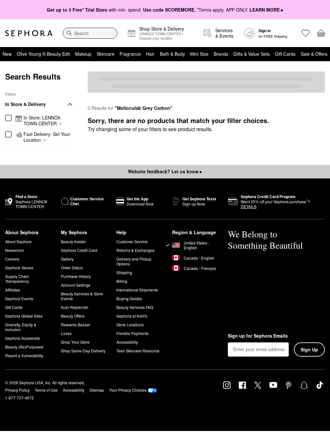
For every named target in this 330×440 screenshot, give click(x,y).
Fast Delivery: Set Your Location (47, 137)
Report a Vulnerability (24, 355)
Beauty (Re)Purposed (24, 346)
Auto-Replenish (74, 307)
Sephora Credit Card (79, 250)
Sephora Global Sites (24, 316)
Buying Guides (129, 298)
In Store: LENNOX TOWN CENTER (42, 120)
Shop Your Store (75, 342)
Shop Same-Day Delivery (83, 350)
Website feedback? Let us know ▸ (165, 171)
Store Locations (130, 324)
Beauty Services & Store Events (82, 296)
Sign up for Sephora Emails (258, 336)
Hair (150, 54)
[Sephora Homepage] (29, 33)
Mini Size (199, 54)
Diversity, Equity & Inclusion (20, 327)
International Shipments (137, 289)
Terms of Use (46, 390)
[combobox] (90, 33)
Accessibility (127, 342)
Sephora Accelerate (22, 338)
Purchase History (76, 276)
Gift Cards (285, 54)
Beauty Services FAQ (134, 307)
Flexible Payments (132, 333)
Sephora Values (19, 267)
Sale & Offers (314, 54)
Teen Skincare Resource (138, 350)
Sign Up (309, 349)
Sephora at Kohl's (131, 316)
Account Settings (75, 285)
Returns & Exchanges (135, 250)
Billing (121, 281)
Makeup (83, 54)
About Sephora (18, 241)
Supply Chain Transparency (17, 278)
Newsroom (14, 250)
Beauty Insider (73, 241)
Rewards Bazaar (75, 324)
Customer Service (132, 241)
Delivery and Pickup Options (133, 261)
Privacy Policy (17, 390)
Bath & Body (172, 54)
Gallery (67, 259)
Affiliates (12, 289)
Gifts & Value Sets (251, 54)
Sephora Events (19, 298)
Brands (221, 54)
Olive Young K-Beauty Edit (43, 54)
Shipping (124, 272)
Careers (12, 259)
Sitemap (97, 390)
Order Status (72, 267)
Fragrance (130, 54)
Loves (66, 333)
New (7, 54)
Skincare (105, 54)
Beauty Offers (72, 316)
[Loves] (305, 33)
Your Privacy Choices (128, 390)
